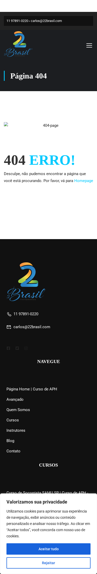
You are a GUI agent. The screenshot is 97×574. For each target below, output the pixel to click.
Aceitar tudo (49, 549)
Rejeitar (48, 563)
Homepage (83, 180)
